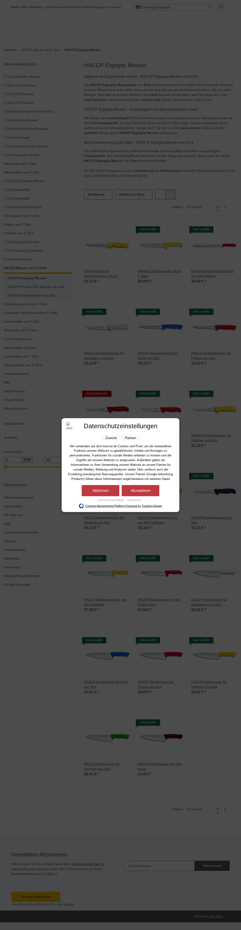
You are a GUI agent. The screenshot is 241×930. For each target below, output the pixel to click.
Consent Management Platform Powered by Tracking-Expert (123, 506)
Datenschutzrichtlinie (111, 500)
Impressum (134, 500)
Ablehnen (100, 490)
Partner (130, 437)
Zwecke (111, 437)
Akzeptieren (141, 490)
